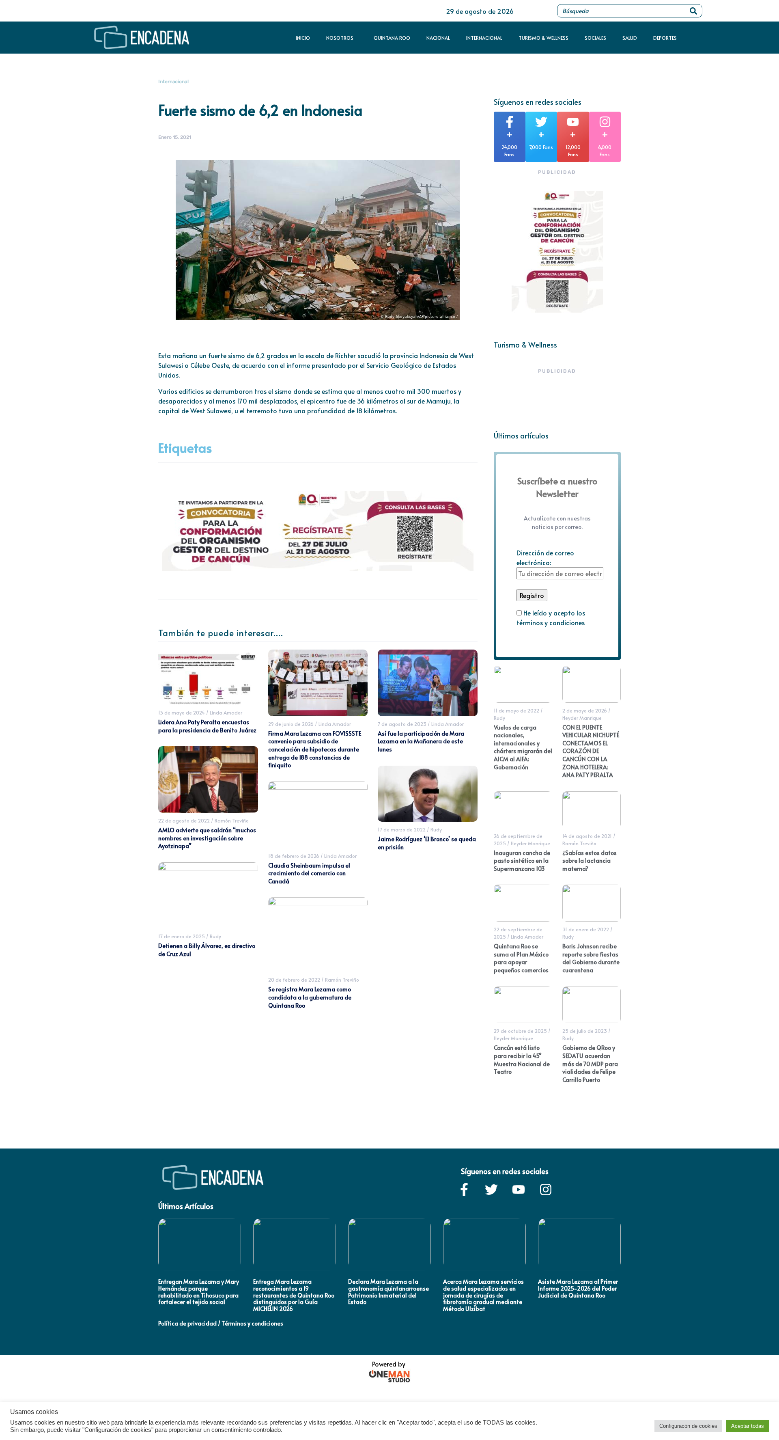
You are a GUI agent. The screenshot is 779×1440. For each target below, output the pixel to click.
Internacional (484, 38)
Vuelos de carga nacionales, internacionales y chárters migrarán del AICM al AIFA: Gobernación (523, 747)
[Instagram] (545, 1189)
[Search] (693, 10)
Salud (629, 38)
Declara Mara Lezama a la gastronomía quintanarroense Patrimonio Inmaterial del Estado (388, 1292)
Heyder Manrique (582, 718)
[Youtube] (518, 1189)
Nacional (438, 38)
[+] (510, 122)
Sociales (595, 38)
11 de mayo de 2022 (516, 710)
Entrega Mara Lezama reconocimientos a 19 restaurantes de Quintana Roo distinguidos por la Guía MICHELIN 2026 (293, 1295)
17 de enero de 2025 (181, 936)
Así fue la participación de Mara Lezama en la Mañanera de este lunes (421, 741)
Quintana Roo (392, 38)
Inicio (303, 38)
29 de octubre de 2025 (520, 1031)
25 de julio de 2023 (584, 1031)
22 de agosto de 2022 (184, 820)
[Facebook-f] (464, 1189)
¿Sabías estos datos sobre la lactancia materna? (589, 860)
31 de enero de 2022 (585, 929)
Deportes (665, 38)
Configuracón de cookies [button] (688, 1426)
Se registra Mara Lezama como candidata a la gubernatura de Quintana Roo (309, 997)
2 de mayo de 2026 (584, 710)
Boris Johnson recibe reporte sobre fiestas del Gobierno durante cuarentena (591, 958)
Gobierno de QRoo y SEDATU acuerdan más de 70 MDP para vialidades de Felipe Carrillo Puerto (590, 1063)
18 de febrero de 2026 (293, 856)
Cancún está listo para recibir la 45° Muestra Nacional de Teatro (522, 1059)
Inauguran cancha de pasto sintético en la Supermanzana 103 (522, 860)
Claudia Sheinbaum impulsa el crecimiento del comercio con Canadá (309, 873)
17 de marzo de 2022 (402, 829)
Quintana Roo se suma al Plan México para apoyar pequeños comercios (521, 958)
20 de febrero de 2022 (294, 979)
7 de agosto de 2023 (402, 724)
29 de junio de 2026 (291, 724)
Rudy (215, 936)
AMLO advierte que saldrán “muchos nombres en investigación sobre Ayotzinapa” (207, 838)
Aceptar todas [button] (747, 1426)
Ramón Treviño (232, 820)
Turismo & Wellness (543, 38)
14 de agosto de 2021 (587, 836)
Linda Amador (226, 712)
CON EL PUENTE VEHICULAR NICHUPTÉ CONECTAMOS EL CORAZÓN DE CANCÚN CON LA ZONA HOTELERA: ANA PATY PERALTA (590, 751)
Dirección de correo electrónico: (545, 557)
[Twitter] (491, 1189)
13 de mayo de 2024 (181, 712)
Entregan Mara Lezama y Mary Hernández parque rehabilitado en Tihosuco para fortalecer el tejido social (198, 1292)
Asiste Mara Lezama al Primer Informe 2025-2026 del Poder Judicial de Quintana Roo (578, 1288)
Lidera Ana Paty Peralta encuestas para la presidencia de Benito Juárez (207, 726)
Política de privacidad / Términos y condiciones (220, 1323)
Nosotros (339, 38)
